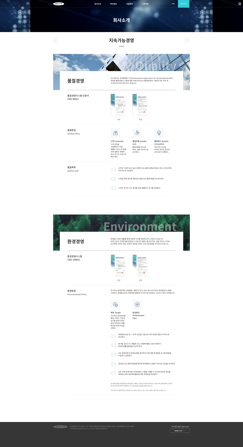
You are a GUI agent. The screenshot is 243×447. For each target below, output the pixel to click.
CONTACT (183, 4)
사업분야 (129, 4)
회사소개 (97, 4)
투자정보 (113, 4)
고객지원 (145, 4)
